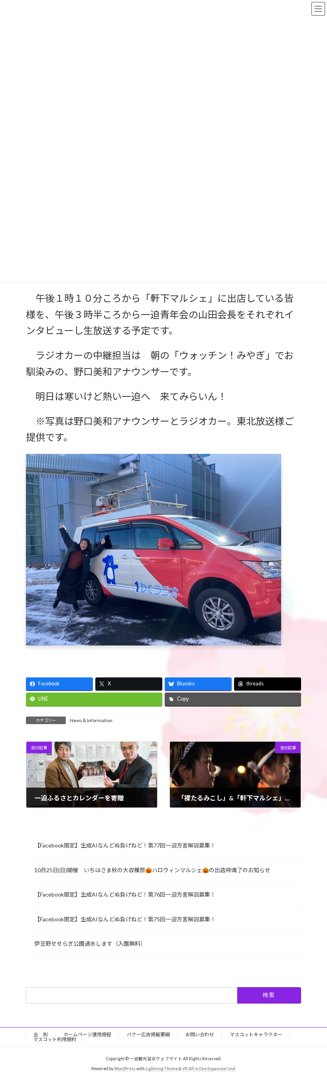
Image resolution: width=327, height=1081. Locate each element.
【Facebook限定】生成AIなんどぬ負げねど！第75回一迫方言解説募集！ (125, 919)
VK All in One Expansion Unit (209, 1068)
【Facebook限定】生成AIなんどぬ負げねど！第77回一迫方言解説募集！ (125, 845)
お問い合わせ (199, 1034)
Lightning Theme (162, 1068)
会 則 (40, 1034)
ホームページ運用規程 (87, 1034)
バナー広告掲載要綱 (148, 1034)
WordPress (125, 1068)
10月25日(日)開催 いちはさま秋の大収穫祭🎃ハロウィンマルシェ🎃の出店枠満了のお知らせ (152, 870)
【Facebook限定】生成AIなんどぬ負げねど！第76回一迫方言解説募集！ (125, 894)
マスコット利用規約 (54, 1039)
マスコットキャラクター (256, 1034)
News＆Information (91, 720)
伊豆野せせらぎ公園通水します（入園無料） (90, 943)
